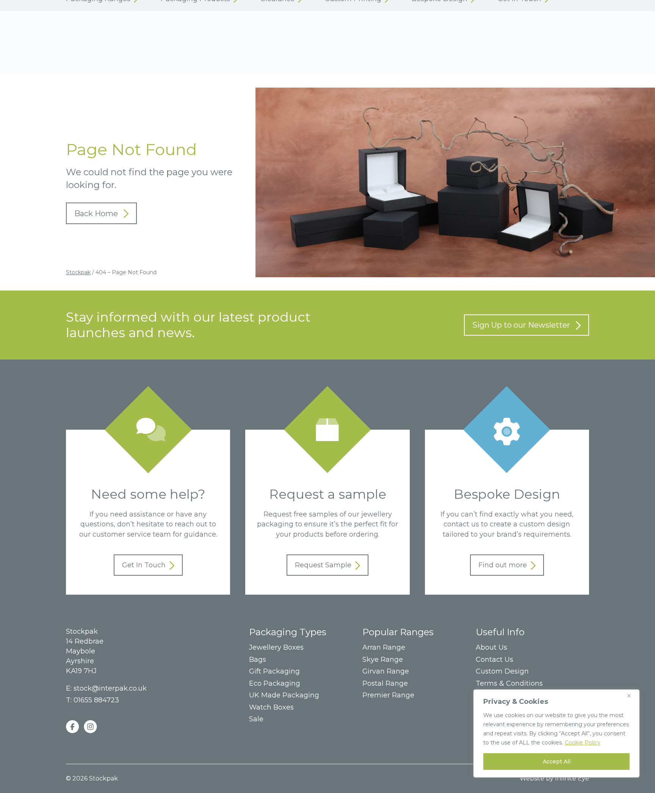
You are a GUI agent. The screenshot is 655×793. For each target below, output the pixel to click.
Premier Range (388, 695)
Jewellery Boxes (276, 648)
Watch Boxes (271, 707)
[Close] (631, 695)
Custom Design (502, 671)
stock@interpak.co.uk (110, 688)
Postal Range (385, 684)
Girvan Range (385, 671)
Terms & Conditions (509, 684)
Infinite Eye (572, 778)
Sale (256, 719)
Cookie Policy (582, 742)
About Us (491, 648)
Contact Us (494, 660)
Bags (257, 660)
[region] (556, 733)
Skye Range (382, 660)
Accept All (556, 761)
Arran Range (383, 648)
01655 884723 (96, 700)
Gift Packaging (274, 671)
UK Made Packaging (284, 695)
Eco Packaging (274, 684)
